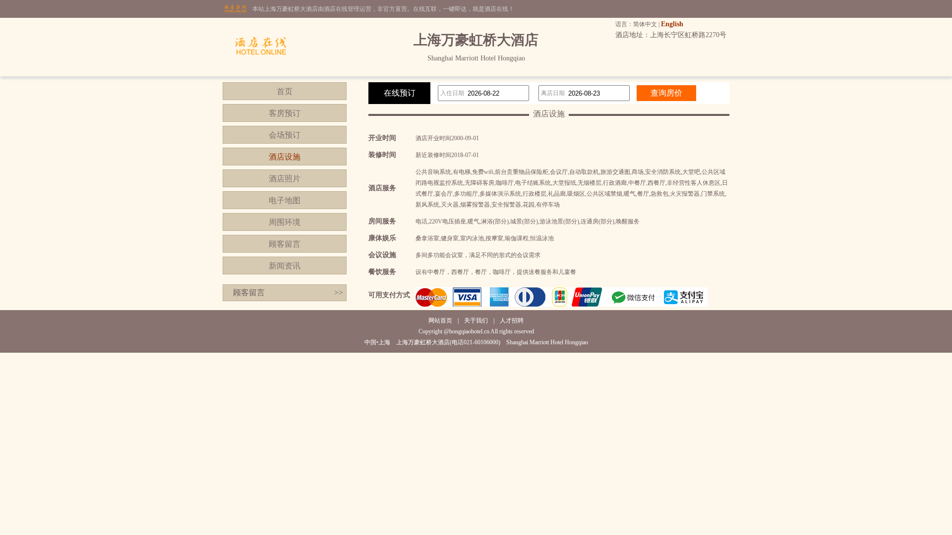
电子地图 (284, 200)
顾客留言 (284, 244)
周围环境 (284, 222)
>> (338, 292)
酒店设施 (284, 157)
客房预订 (284, 113)
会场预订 (284, 135)
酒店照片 (284, 178)
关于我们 (476, 320)
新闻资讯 (284, 266)
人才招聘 (512, 320)
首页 (285, 91)
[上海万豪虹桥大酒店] (261, 74)
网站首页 (440, 320)
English (672, 24)
